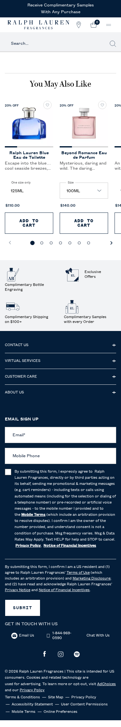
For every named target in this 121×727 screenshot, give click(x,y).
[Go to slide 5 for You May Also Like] (70, 243)
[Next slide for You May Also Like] (111, 243)
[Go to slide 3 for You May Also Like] (51, 243)
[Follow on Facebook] (44, 654)
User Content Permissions (84, 704)
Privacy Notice (17, 590)
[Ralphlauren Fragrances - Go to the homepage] (38, 25)
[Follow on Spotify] (77, 654)
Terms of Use (78, 573)
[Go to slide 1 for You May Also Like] (32, 243)
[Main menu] (108, 25)
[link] (93, 25)
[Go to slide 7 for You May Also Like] (88, 243)
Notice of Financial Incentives (64, 590)
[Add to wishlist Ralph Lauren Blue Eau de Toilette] (47, 105)
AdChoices (106, 684)
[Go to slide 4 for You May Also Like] (60, 243)
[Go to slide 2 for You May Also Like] (41, 243)
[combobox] (57, 43)
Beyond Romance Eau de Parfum (84, 155)
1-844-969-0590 (61, 635)
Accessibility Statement (32, 704)
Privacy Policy (32, 690)
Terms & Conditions (22, 697)
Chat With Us (98, 635)
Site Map (55, 697)
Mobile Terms (23, 712)
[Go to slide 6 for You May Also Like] (79, 243)
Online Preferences (60, 712)
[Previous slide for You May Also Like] (10, 243)
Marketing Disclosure (91, 579)
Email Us (26, 635)
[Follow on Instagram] (61, 654)
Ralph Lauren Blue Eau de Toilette (29, 155)
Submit (22, 608)
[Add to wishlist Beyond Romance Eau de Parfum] (102, 105)
